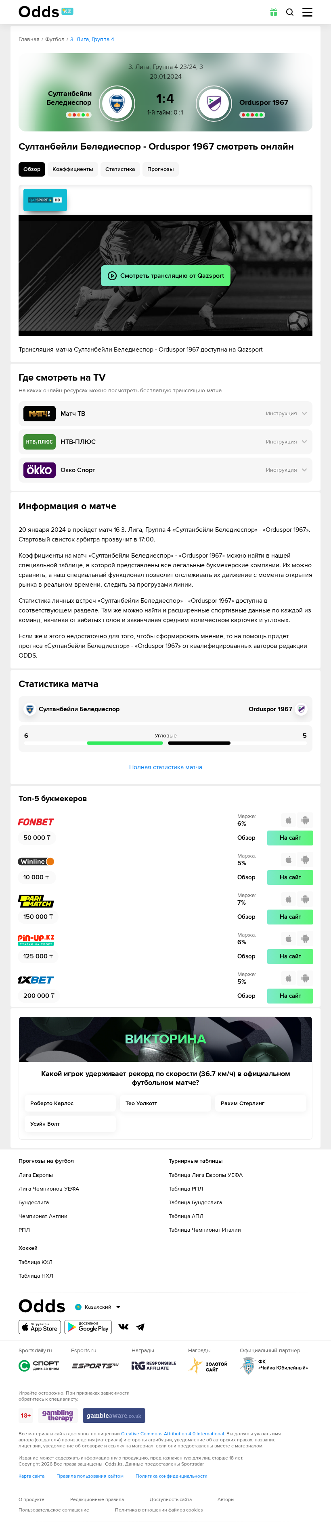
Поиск (289, 12)
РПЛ (24, 1229)
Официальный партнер (274, 1366)
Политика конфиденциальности (171, 1476)
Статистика (120, 169)
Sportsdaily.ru (39, 1366)
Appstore (40, 1327)
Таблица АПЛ (186, 1216)
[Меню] (307, 12)
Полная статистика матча (165, 767)
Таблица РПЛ (186, 1188)
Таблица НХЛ (36, 1275)
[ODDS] (46, 12)
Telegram (140, 1327)
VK (123, 1327)
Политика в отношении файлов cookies (159, 1510)
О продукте (31, 1500)
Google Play (88, 1327)
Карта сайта (31, 1476)
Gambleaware (114, 1415)
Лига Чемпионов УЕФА (49, 1188)
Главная (29, 39)
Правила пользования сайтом (90, 1476)
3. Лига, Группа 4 (92, 39)
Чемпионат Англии (43, 1216)
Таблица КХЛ (35, 1262)
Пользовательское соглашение (54, 1510)
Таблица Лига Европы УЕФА (206, 1175)
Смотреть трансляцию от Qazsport (45, 200)
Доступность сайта (171, 1500)
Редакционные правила (97, 1500)
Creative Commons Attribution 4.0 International (172, 1434)
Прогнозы (160, 169)
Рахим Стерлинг (242, 1103)
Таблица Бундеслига (195, 1202)
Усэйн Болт (45, 1123)
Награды (154, 1366)
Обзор (31, 169)
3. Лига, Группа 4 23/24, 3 (165, 67)
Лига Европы (36, 1175)
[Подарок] (273, 12)
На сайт (290, 837)
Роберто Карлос (51, 1103)
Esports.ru (95, 1366)
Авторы (226, 1500)
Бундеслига (34, 1202)
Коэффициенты (72, 169)
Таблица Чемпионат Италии (205, 1229)
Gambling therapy (58, 1415)
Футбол (55, 39)
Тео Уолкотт (141, 1103)
